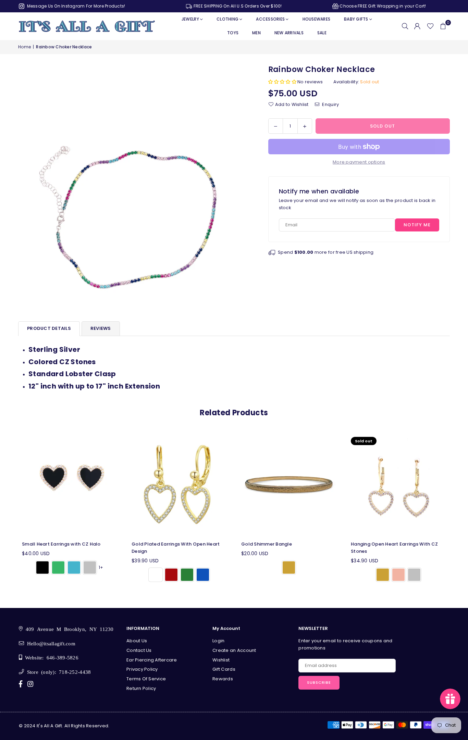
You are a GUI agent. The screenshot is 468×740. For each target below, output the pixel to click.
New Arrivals (289, 33)
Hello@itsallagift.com (49, 643)
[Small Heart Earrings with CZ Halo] (70, 484)
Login (218, 640)
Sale (322, 33)
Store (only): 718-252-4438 (57, 671)
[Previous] (10, 510)
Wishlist (221, 660)
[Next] (458, 510)
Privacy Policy (142, 669)
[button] (443, 26)
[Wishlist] (430, 26)
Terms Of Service (146, 679)
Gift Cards (223, 669)
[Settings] (417, 26)
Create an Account (234, 650)
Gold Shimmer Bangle (266, 544)
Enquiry (330, 104)
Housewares (317, 19)
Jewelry (190, 19)
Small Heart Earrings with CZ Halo (61, 544)
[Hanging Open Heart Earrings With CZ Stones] (398, 484)
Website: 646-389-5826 (50, 657)
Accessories (270, 19)
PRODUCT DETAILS (49, 328)
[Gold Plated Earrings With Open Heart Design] (179, 484)
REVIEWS (100, 328)
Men (256, 33)
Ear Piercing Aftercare (151, 660)
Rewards (222, 679)
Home (24, 47)
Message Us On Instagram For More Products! (75, 6)
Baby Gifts (356, 19)
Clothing (227, 19)
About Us (136, 640)
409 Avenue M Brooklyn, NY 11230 (68, 628)
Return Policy (141, 688)
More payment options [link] (359, 162)
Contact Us (139, 650)
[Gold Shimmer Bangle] (289, 484)
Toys (232, 33)
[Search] (405, 26)
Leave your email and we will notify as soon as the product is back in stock (357, 204)
